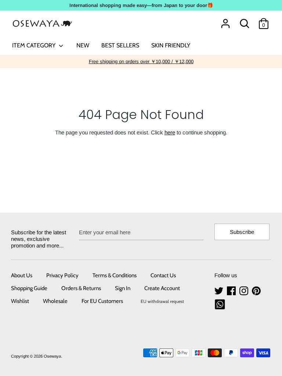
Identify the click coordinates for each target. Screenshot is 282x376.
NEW (82, 45)
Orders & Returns (81, 288)
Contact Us (163, 275)
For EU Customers (102, 301)
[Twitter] (219, 291)
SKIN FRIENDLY (170, 45)
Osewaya (52, 356)
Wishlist (20, 301)
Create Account (162, 288)
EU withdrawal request (162, 301)
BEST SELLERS (120, 45)
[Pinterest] (257, 291)
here (169, 132)
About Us (21, 275)
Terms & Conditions (115, 275)
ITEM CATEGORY (34, 45)
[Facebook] (232, 291)
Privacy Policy (62, 275)
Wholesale (55, 301)
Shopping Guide (29, 288)
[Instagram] (244, 291)
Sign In (122, 288)
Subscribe (242, 232)
